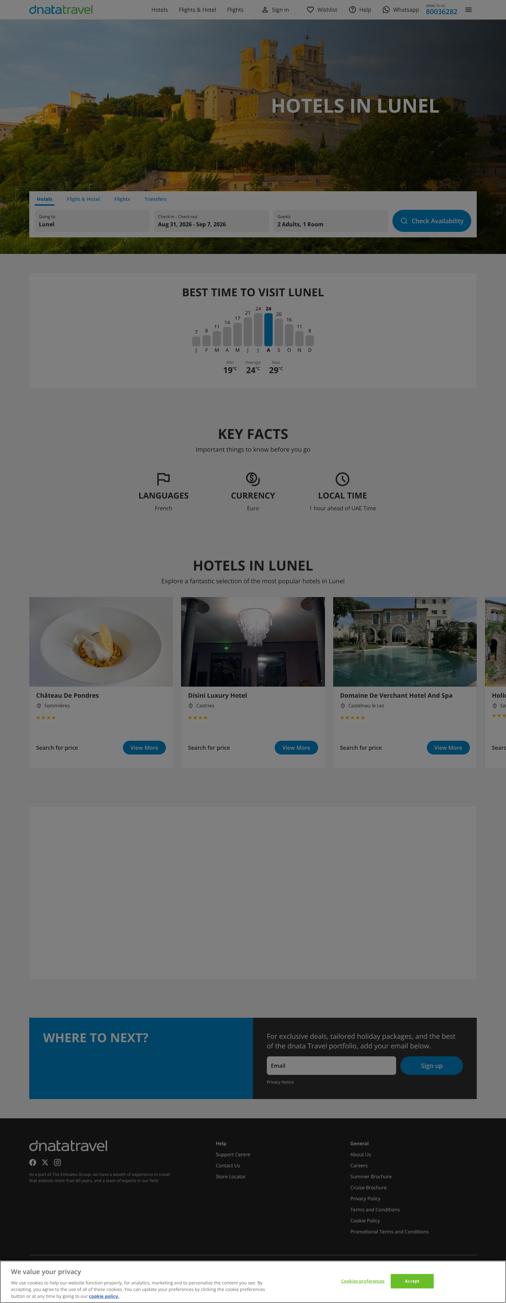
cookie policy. (104, 1296)
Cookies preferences (362, 1281)
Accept (412, 1281)
